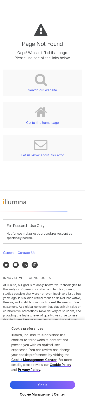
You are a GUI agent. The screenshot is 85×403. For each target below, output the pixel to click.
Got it (42, 385)
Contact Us (26, 253)
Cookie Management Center (34, 360)
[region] (42, 361)
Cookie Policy (60, 365)
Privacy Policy (29, 370)
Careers (8, 253)
